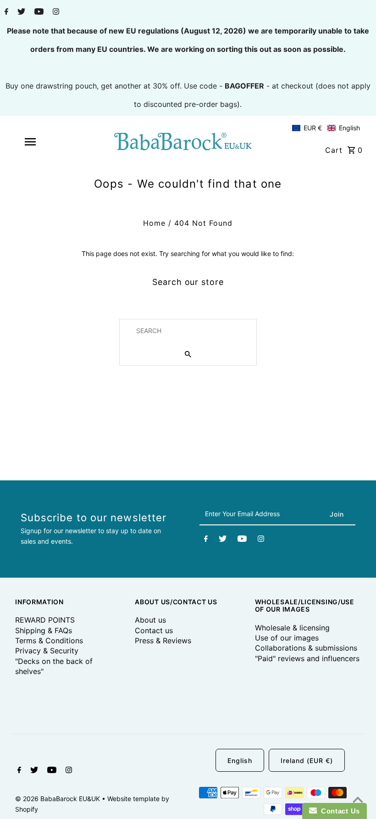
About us (150, 619)
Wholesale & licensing (292, 627)
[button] (326, 128)
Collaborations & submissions (306, 647)
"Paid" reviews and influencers (307, 658)
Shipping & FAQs (43, 630)
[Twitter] (20, 12)
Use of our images (287, 637)
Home (154, 223)
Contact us (154, 630)
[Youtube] (38, 12)
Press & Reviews (163, 640)
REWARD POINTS (45, 619)
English (239, 760)
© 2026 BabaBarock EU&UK (58, 798)
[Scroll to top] (357, 800)
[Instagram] (54, 12)
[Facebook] (5, 12)
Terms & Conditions (49, 640)
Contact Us (338, 811)
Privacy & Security (46, 650)
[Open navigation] (47, 141)
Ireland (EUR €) (307, 760)
